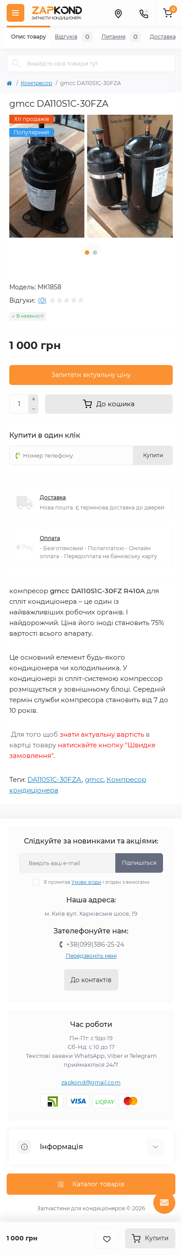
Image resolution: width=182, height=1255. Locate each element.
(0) (42, 300)
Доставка (53, 497)
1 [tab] (87, 252)
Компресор (36, 83)
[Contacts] (143, 13)
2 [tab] (95, 252)
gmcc (94, 779)
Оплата (50, 538)
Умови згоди (86, 882)
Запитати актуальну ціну (91, 375)
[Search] (16, 63)
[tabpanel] (91, 176)
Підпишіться (139, 862)
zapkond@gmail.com (91, 1082)
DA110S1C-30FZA (54, 779)
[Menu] (15, 13)
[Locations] (118, 13)
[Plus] (33, 399)
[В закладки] (106, 1238)
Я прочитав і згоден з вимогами (96, 882)
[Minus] (33, 409)
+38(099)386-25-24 (95, 944)
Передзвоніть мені (91, 955)
